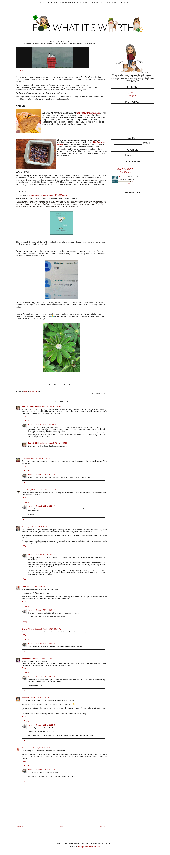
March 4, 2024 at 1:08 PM (45, 610)
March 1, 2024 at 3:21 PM (45, 506)
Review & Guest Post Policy (74, 2)
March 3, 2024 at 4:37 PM (42, 659)
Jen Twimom (27, 748)
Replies (26, 420)
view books (135, 186)
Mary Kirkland (27, 659)
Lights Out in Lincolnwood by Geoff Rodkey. (48, 195)
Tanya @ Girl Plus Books (31, 406)
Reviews (52, 2)
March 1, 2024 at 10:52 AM (51, 406)
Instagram (132, 96)
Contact (126, 2)
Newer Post (21, 826)
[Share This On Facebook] (51, 387)
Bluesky (132, 92)
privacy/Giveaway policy (105, 2)
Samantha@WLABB (29, 490)
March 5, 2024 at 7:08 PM (41, 748)
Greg (24, 586)
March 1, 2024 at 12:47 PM (41, 458)
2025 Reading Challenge (125, 170)
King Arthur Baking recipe (88, 113)
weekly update (101, 393)
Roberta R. (26, 698)
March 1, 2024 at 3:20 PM (45, 475)
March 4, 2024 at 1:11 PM (45, 725)
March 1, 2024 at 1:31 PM (47, 490)
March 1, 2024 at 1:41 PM (57, 443)
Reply (24, 416)
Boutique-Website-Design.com (89, 847)
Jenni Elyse (26, 527)
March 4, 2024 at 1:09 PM (45, 677)
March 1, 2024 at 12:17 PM (46, 424)
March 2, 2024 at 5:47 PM (45, 554)
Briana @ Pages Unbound (32, 629)
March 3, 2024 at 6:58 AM (35, 586)
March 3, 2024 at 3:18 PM (52, 629)
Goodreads (132, 94)
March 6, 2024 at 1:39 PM (45, 770)
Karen (30, 424)
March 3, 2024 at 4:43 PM (40, 698)
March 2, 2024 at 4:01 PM (41, 527)
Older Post (102, 826)
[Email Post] (38, 391)
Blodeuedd (26, 458)
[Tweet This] (56, 387)
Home (42, 2)
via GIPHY (20, 71)
